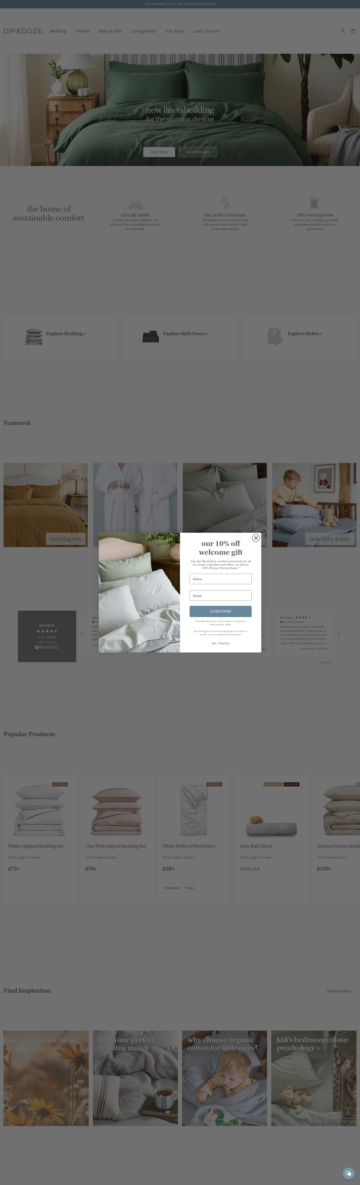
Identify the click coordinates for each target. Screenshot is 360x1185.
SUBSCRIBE (220, 611)
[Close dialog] (256, 538)
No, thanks (220, 643)
